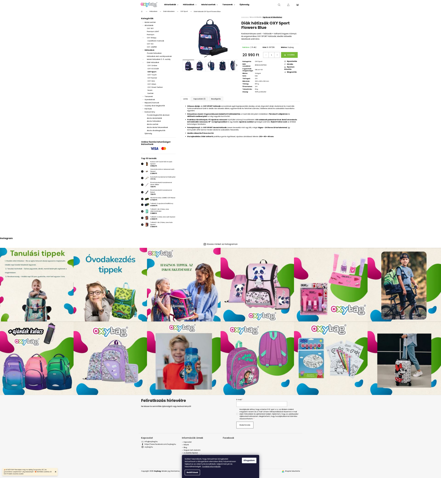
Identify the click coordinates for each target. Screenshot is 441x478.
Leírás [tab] (185, 99)
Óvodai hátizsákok (154, 53)
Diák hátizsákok (153, 62)
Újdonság (148, 133)
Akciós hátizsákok (154, 121)
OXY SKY (150, 28)
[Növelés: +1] (277, 55)
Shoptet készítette (292, 471)
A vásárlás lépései (191, 453)
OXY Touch (152, 75)
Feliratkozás (244, 425)
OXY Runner (152, 78)
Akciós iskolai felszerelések (157, 127)
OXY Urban (151, 84)
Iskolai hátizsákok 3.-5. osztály (159, 59)
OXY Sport (151, 72)
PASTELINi (148, 109)
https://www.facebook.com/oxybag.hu (160, 444)
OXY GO (150, 44)
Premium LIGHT (153, 31)
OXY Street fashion (155, 87)
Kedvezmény (150, 112)
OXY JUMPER (152, 47)
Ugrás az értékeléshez (272, 17)
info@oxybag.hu (151, 441)
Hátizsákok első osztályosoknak (159, 56)
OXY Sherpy (151, 38)
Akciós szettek (152, 124)
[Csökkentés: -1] (266, 55)
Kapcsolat (188, 442)
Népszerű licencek (152, 103)
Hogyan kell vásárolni (192, 450)
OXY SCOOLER (153, 68)
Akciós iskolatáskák (154, 118)
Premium (150, 34)
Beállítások (192, 472)
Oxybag (290, 47)
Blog (185, 447)
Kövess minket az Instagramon (222, 244)
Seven (149, 90)
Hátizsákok (149, 50)
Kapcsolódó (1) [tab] (199, 99)
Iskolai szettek (150, 22)
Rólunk (186, 445)
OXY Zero (151, 81)
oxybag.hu (149, 447)
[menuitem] (171, 4)
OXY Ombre (152, 65)
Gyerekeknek (150, 99)
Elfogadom (249, 460)
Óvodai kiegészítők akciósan (158, 115)
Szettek (150, 93)
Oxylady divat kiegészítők (155, 106)
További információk (211, 466)
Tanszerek (149, 96)
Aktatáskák (149, 25)
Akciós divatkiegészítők (156, 130)
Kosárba (291, 55)
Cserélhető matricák (155, 41)
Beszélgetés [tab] (216, 99)
